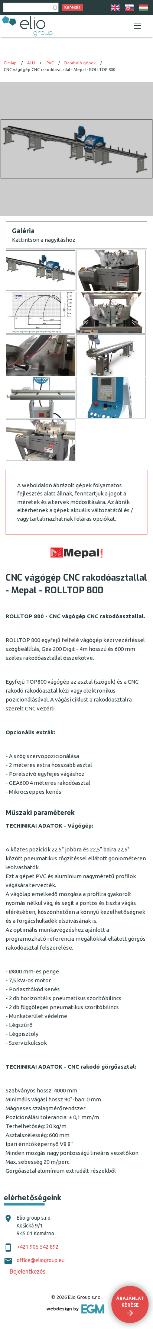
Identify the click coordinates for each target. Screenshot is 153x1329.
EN (115, 7)
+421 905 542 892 (38, 1247)
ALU (31, 63)
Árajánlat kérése (130, 1301)
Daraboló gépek (80, 63)
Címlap (10, 63)
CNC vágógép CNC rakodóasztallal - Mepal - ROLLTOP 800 (59, 69)
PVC (50, 63)
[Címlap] (28, 26)
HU (143, 7)
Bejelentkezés (28, 1271)
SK (129, 7)
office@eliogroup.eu (41, 1260)
